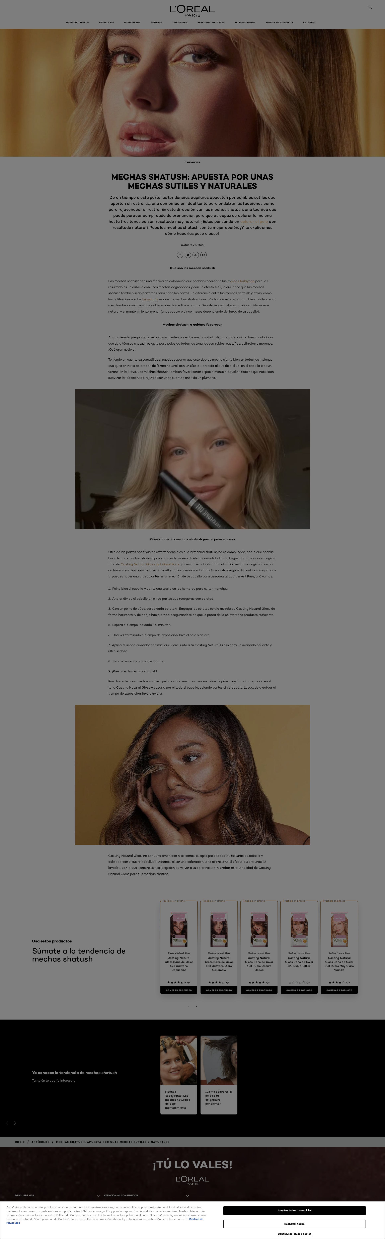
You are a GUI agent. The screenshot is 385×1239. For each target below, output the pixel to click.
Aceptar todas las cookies (295, 1210)
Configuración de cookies (294, 1233)
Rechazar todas (294, 1223)
